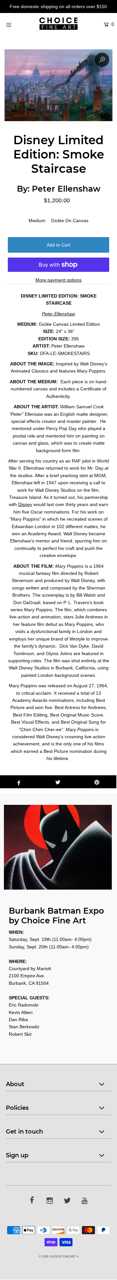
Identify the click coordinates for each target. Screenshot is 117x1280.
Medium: (37, 220)
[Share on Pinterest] (96, 781)
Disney (25, 504)
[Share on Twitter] (57, 781)
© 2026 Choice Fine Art (57, 1256)
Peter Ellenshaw (66, 189)
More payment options (58, 280)
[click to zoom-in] (102, 60)
